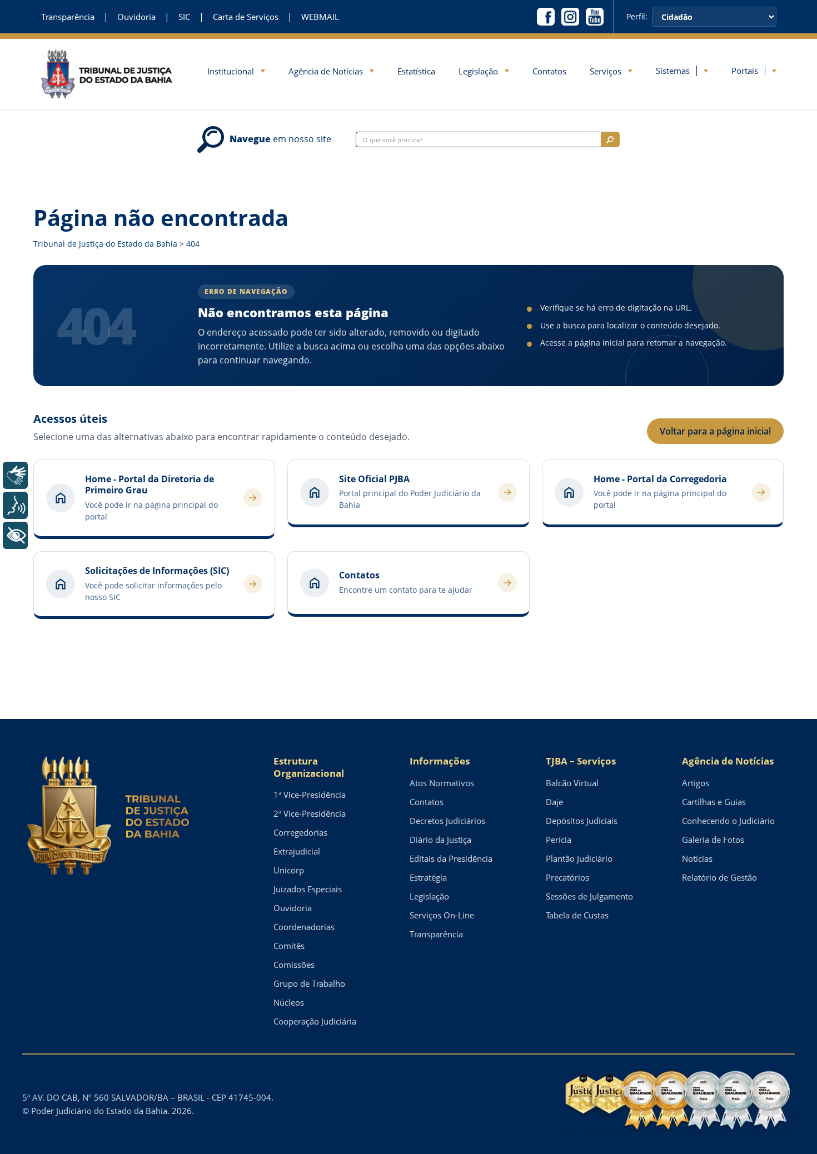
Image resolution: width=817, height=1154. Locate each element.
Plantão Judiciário (579, 858)
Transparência (67, 17)
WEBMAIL (320, 17)
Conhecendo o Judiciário (728, 820)
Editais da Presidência (451, 858)
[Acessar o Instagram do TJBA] (570, 17)
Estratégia (428, 877)
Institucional (230, 71)
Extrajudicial (296, 851)
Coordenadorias (304, 926)
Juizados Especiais (307, 889)
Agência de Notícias (325, 71)
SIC (184, 17)
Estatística (416, 71)
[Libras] (15, 475)
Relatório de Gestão (719, 877)
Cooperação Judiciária (314, 1021)
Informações (440, 761)
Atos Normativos (442, 782)
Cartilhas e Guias (714, 801)
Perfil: (636, 17)
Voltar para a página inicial (715, 431)
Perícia (558, 839)
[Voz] (15, 505)
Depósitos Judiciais (581, 820)
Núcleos (288, 1002)
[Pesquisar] (610, 139)
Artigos (695, 782)
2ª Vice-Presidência (309, 813)
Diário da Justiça (440, 839)
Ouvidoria (136, 17)
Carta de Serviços (245, 17)
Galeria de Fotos (713, 839)
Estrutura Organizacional (308, 767)
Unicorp (288, 870)
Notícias (697, 858)
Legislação (478, 71)
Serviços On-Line (442, 915)
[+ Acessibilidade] (15, 535)
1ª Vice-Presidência (309, 794)
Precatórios (567, 877)
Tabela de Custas (577, 915)
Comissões (294, 964)
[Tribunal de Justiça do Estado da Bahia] (106, 73)
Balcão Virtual (572, 782)
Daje (554, 801)
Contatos (549, 71)
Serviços (605, 71)
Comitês (289, 945)
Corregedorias (300, 832)
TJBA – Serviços (581, 761)
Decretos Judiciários (447, 820)
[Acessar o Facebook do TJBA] (546, 17)
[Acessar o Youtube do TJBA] (595, 17)
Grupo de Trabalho (309, 983)
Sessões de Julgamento (589, 896)
